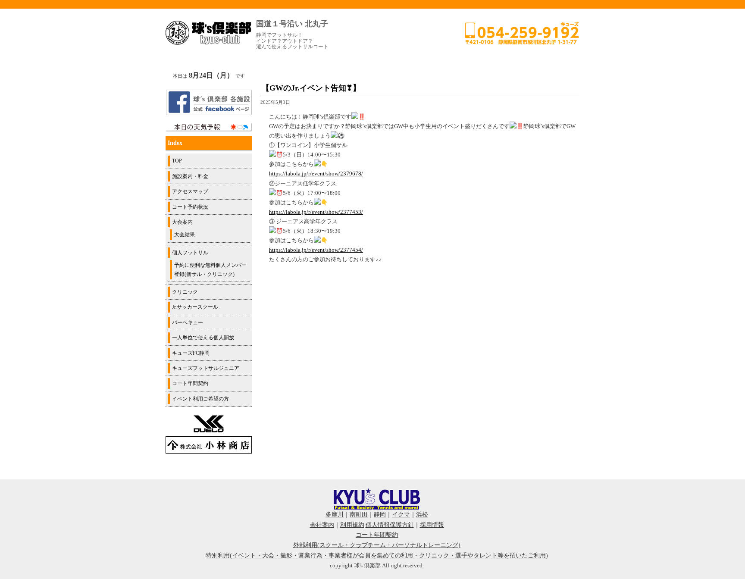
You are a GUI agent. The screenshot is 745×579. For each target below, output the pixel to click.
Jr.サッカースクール (195, 307)
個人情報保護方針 (390, 525)
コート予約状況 (190, 207)
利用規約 (352, 525)
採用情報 (432, 525)
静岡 (380, 514)
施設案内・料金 (190, 176)
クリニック (185, 292)
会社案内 (322, 525)
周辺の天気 (209, 127)
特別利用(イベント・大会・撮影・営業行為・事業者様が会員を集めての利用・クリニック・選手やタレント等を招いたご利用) (377, 555)
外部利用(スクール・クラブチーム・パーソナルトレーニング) (376, 545)
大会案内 (182, 222)
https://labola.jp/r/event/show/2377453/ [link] (316, 212)
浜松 (422, 514)
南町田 (359, 514)
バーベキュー (187, 322)
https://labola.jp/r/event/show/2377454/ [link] (316, 250)
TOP (177, 161)
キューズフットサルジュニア (205, 368)
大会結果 (184, 235)
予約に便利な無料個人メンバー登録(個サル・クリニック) (210, 269)
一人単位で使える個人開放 (203, 338)
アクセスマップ (190, 191)
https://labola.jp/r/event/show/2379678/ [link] (316, 173)
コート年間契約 (190, 383)
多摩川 (335, 514)
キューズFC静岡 (191, 353)
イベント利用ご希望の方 (200, 399)
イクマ (401, 514)
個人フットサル (190, 253)
